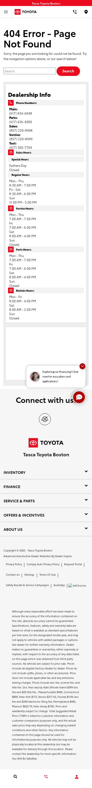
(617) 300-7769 (20, 147)
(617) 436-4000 (20, 122)
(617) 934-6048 (20, 113)
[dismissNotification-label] (82, 366)
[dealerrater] (45, 419)
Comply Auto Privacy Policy (43, 564)
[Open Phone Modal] (75, 12)
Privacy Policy (14, 564)
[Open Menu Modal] (6, 12)
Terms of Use (47, 574)
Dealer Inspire (63, 556)
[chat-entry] (79, 397)
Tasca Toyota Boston (40, 550)
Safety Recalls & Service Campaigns (27, 585)
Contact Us (13, 574)
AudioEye (59, 585)
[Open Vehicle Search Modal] (15, 776)
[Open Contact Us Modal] (46, 776)
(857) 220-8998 (21, 130)
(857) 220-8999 (21, 139)
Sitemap (29, 574)
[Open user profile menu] (76, 777)
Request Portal (73, 564)
